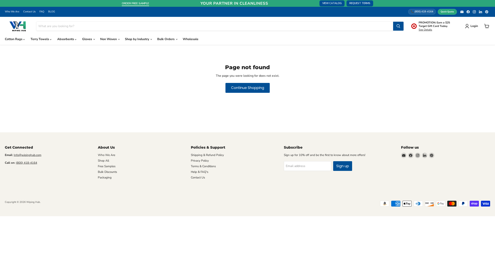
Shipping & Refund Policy (207, 155)
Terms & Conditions (203, 166)
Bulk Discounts (107, 172)
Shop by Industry (137, 39)
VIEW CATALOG (332, 3)
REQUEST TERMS (359, 3)
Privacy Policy (200, 161)
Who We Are (12, 11)
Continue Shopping (247, 87)
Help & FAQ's (199, 172)
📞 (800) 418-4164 (422, 11)
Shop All (103, 161)
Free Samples (106, 166)
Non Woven (109, 39)
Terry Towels (40, 39)
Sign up (342, 166)
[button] (472, 26)
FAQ (41, 11)
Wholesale (190, 39)
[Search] (398, 26)
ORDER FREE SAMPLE (135, 3)
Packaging (105, 177)
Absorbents (66, 39)
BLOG (51, 11)
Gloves (87, 39)
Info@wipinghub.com (27, 155)
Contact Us (29, 11)
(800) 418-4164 (26, 163)
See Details (425, 30)
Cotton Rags (14, 39)
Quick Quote (447, 11)
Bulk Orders (166, 39)
